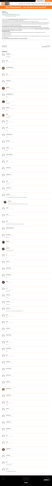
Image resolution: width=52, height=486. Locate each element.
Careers (3, 477)
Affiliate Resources (44, 3)
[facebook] (2, 479)
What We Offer (28, 3)
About (24, 3)
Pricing (36, 3)
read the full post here (8, 21)
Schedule (32, 3)
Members (39, 3)
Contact (49, 3)
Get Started (21, 3)
